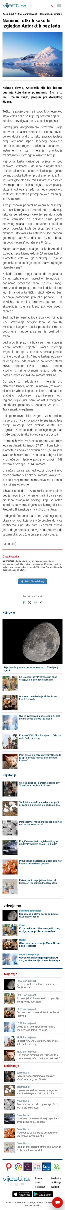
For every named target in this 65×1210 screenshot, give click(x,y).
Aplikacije (56, 1182)
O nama (38, 1178)
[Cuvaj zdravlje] (37, 1166)
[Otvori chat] (57, 1202)
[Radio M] (7, 1166)
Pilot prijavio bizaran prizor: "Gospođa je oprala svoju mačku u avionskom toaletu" (40, 758)
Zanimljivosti (29, 981)
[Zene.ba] (28, 1166)
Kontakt (55, 1187)
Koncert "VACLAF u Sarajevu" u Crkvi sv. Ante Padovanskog (40, 737)
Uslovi (38, 1182)
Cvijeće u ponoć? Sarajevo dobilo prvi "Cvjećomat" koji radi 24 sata (39, 784)
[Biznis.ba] (46, 1166)
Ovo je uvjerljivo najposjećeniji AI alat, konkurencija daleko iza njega (39, 717)
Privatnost (40, 1187)
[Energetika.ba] (57, 1166)
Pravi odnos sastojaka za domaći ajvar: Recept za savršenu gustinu (40, 862)
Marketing (56, 1178)
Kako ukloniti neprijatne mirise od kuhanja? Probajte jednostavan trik (38, 881)
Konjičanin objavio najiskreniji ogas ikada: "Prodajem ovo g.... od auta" (38, 842)
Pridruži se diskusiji (34, 581)
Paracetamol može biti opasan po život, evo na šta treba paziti (40, 823)
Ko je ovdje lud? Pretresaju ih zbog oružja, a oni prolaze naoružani (38, 678)
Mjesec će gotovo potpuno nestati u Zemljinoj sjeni (31, 669)
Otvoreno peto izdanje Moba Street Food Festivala (38, 697)
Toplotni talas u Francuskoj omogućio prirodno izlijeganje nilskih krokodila (39, 803)
